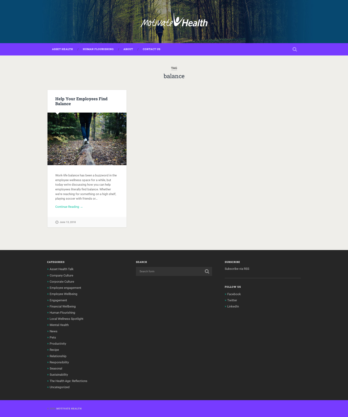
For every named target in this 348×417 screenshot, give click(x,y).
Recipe (54, 350)
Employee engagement (65, 288)
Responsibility (59, 362)
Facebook (234, 294)
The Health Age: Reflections (68, 381)
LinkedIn (233, 306)
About (128, 49)
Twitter (232, 300)
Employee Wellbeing (63, 294)
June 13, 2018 (68, 222)
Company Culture (61, 275)
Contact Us (151, 49)
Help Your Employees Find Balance (81, 101)
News (53, 331)
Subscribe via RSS (237, 269)
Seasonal (56, 368)
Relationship (58, 356)
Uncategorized (60, 387)
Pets (53, 337)
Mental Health (59, 325)
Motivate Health (69, 408)
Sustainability (59, 374)
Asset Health (62, 49)
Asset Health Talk (62, 269)
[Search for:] (174, 271)
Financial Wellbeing (63, 306)
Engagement (58, 300)
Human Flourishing (98, 49)
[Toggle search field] (295, 49)
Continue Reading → (69, 206)
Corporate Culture (62, 281)
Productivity (58, 343)
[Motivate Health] (173, 21)
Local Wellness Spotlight (66, 319)
